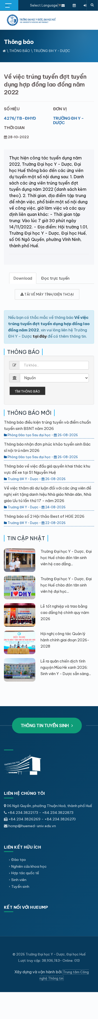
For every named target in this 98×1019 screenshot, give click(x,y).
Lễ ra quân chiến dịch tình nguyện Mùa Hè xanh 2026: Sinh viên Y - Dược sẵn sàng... (66, 667)
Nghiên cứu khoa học (29, 866)
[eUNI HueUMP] (85, 5)
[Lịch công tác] (74, 5)
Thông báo (19, 51)
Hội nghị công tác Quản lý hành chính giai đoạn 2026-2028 (65, 640)
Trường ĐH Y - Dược (68, 120)
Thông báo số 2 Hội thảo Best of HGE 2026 (44, 516)
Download (22, 278)
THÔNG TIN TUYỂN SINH (45, 725)
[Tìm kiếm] (92, 5)
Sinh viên (18, 879)
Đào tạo (18, 859)
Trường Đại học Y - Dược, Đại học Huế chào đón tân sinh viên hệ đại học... (66, 585)
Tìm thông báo (27, 391)
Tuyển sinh (20, 886)
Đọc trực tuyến (55, 278)
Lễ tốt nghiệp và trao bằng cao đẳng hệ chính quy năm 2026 (65, 612)
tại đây (40, 336)
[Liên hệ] (63, 5)
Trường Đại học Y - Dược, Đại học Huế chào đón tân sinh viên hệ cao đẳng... (66, 557)
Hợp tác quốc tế (25, 873)
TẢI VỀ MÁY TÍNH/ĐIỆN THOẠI (49, 294)
